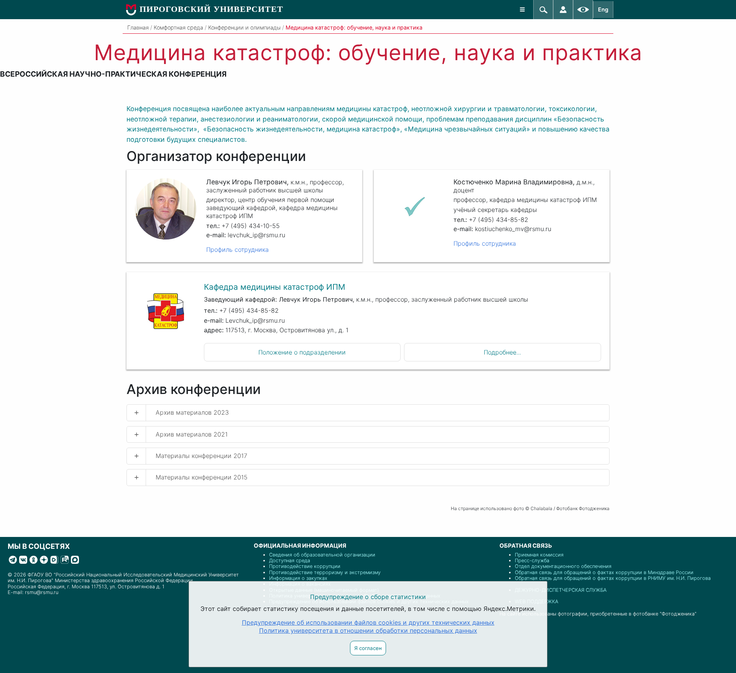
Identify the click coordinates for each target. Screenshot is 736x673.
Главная (138, 27)
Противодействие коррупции (304, 566)
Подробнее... (502, 352)
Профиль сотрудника (237, 249)
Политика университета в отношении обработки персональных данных (368, 630)
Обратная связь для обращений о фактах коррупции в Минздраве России (604, 572)
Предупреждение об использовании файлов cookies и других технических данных (368, 622)
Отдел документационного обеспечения (563, 566)
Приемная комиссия (539, 555)
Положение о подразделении (302, 352)
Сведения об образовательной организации (322, 555)
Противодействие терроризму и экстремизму (325, 572)
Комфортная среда (178, 27)
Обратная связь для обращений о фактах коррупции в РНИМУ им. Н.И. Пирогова (613, 578)
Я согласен (368, 648)
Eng (603, 9)
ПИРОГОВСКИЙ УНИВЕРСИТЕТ (211, 9)
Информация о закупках (298, 578)
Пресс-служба (532, 560)
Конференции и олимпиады (244, 27)
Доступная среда (289, 560)
